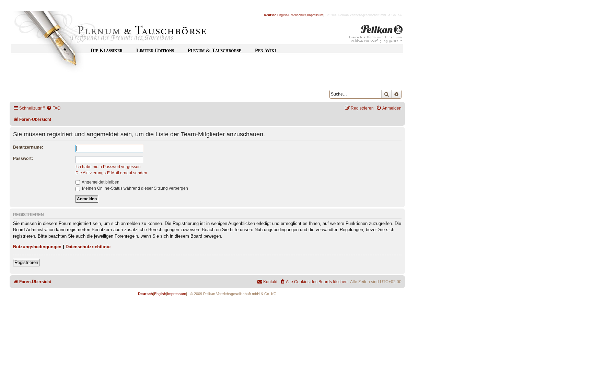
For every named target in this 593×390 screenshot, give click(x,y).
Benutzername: (28, 147)
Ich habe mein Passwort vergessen (108, 166)
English (282, 15)
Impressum (315, 15)
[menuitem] (53, 108)
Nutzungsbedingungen (37, 246)
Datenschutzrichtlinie (88, 246)
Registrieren (26, 262)
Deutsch (270, 15)
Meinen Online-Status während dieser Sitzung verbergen (134, 188)
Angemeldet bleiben (100, 182)
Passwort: (23, 158)
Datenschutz (297, 15)
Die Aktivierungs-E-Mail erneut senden (111, 173)
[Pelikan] (376, 35)
